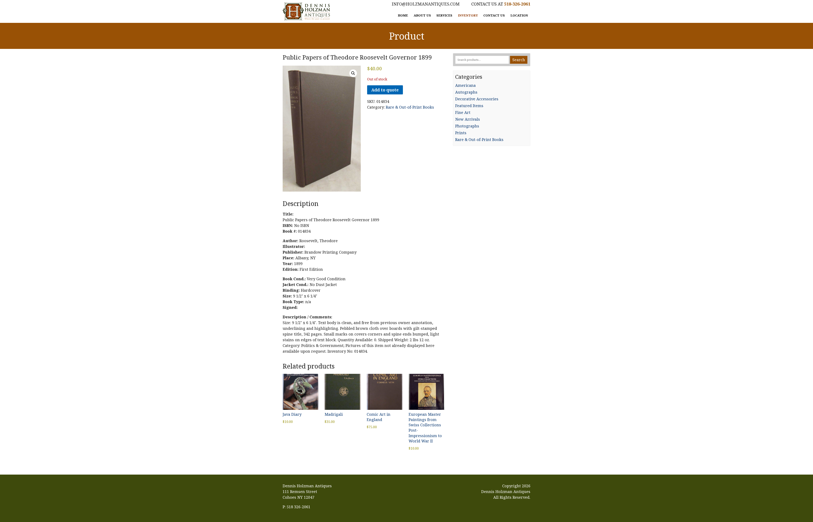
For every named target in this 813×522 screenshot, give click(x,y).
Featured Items (469, 105)
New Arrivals (467, 119)
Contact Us (494, 15)
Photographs (467, 125)
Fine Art (462, 112)
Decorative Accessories (476, 98)
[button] (353, 73)
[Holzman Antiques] (306, 11)
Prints (460, 132)
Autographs (466, 92)
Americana (465, 85)
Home (403, 15)
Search (518, 59)
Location (519, 15)
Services (444, 15)
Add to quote (385, 90)
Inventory (468, 15)
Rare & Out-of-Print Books (410, 107)
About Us (422, 15)
